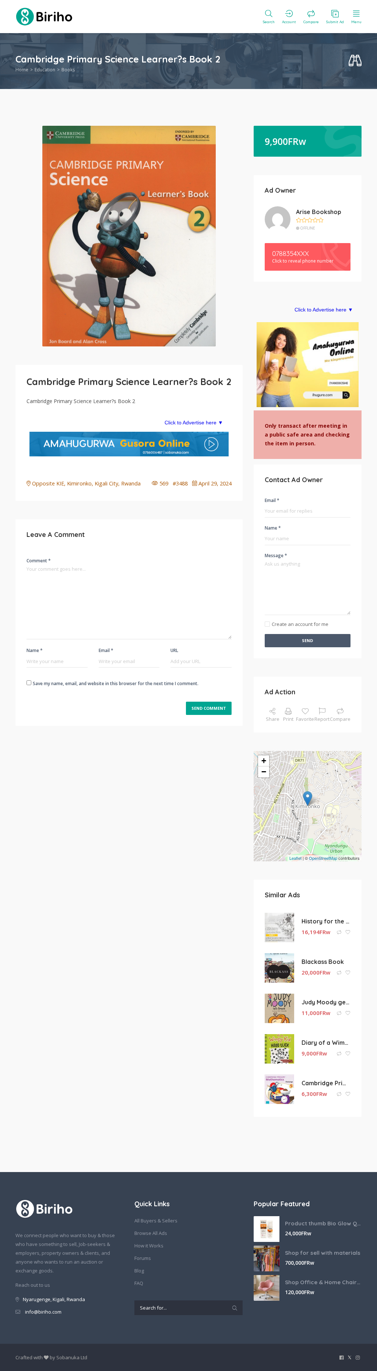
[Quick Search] (355, 61)
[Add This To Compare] (339, 932)
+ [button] (263, 760)
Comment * (39, 561)
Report (322, 719)
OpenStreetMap (323, 858)
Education (45, 70)
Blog (139, 1270)
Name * (35, 650)
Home (21, 70)
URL (174, 650)
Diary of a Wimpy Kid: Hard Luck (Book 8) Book (326, 1042)
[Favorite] (347, 932)
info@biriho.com (43, 1311)
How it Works (148, 1245)
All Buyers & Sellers (155, 1220)
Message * (276, 555)
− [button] (263, 771)
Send (307, 640)
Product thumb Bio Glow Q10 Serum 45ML (323, 1223)
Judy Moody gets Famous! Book (326, 1002)
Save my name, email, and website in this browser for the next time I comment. (115, 683)
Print (288, 719)
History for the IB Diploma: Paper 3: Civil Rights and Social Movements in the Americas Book (326, 921)
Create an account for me (300, 624)
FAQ (138, 1283)
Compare (340, 719)
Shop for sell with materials (322, 1252)
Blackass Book (323, 961)
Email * (106, 650)
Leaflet (295, 858)
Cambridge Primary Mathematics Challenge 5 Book (326, 1083)
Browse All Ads (150, 1233)
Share (272, 719)
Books (68, 70)
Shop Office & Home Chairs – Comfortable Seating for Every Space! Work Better (323, 1282)
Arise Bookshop (318, 212)
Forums (142, 1258)
